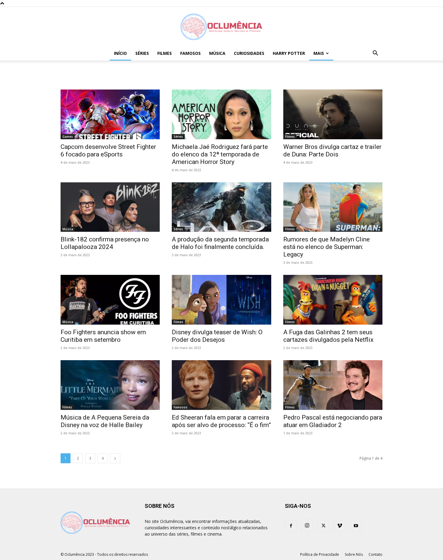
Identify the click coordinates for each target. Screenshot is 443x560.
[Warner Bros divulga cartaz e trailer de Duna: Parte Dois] (332, 114)
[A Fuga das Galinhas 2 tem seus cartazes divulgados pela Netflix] (332, 300)
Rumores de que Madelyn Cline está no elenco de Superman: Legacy (326, 247)
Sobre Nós (354, 554)
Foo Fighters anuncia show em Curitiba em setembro (103, 336)
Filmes (164, 53)
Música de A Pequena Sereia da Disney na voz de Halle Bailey (105, 421)
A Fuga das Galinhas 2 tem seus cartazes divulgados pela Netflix (328, 336)
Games (67, 136)
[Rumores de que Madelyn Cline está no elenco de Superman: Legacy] (332, 207)
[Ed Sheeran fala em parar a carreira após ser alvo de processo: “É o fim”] (221, 385)
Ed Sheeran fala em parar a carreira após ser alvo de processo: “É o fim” (221, 421)
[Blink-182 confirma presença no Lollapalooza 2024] (110, 207)
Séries (142, 53)
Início (120, 53)
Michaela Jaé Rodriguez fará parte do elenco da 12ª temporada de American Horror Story (220, 154)
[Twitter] (323, 526)
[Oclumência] (221, 27)
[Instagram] (307, 526)
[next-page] (115, 458)
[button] (375, 54)
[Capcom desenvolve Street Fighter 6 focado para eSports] (110, 114)
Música (217, 53)
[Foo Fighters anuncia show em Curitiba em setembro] (110, 300)
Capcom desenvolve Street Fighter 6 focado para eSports (108, 150)
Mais (318, 53)
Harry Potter (289, 53)
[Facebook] (291, 526)
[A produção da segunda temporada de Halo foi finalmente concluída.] (221, 207)
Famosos (190, 53)
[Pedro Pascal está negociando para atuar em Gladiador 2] (332, 385)
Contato (375, 554)
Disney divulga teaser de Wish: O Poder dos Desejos (217, 336)
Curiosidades (249, 53)
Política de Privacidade (319, 554)
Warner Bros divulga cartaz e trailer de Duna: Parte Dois (332, 150)
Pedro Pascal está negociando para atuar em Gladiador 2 (332, 421)
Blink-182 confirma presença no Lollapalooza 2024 (105, 243)
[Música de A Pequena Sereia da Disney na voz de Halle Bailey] (110, 385)
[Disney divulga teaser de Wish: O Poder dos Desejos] (221, 300)
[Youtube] (356, 526)
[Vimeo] (340, 526)
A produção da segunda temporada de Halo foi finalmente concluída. (220, 243)
